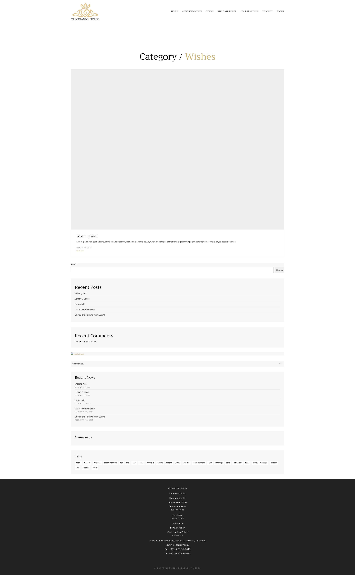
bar (121, 462)
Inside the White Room (85, 309)
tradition (274, 462)
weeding (86, 467)
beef (134, 462)
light (210, 462)
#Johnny (87, 462)
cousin (160, 462)
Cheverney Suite (177, 507)
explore (186, 462)
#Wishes (97, 462)
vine (77, 467)
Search (74, 264)
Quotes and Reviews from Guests (90, 314)
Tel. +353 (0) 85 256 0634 (177, 553)
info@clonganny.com (178, 545)
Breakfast (177, 515)
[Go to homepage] (85, 11)
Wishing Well (86, 236)
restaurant (238, 462)
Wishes (200, 57)
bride (141, 462)
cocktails (150, 462)
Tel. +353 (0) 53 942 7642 (177, 549)
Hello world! (80, 304)
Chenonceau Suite (177, 502)
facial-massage (199, 462)
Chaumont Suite (177, 498)
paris (228, 462)
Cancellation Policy (177, 532)
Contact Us (177, 523)
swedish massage (260, 462)
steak (247, 462)
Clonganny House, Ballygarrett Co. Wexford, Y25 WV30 (177, 541)
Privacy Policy (177, 528)
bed (127, 462)
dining (178, 462)
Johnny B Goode (82, 298)
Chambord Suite (177, 494)
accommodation (110, 462)
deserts (169, 462)
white (95, 467)
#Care (78, 462)
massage (219, 462)
